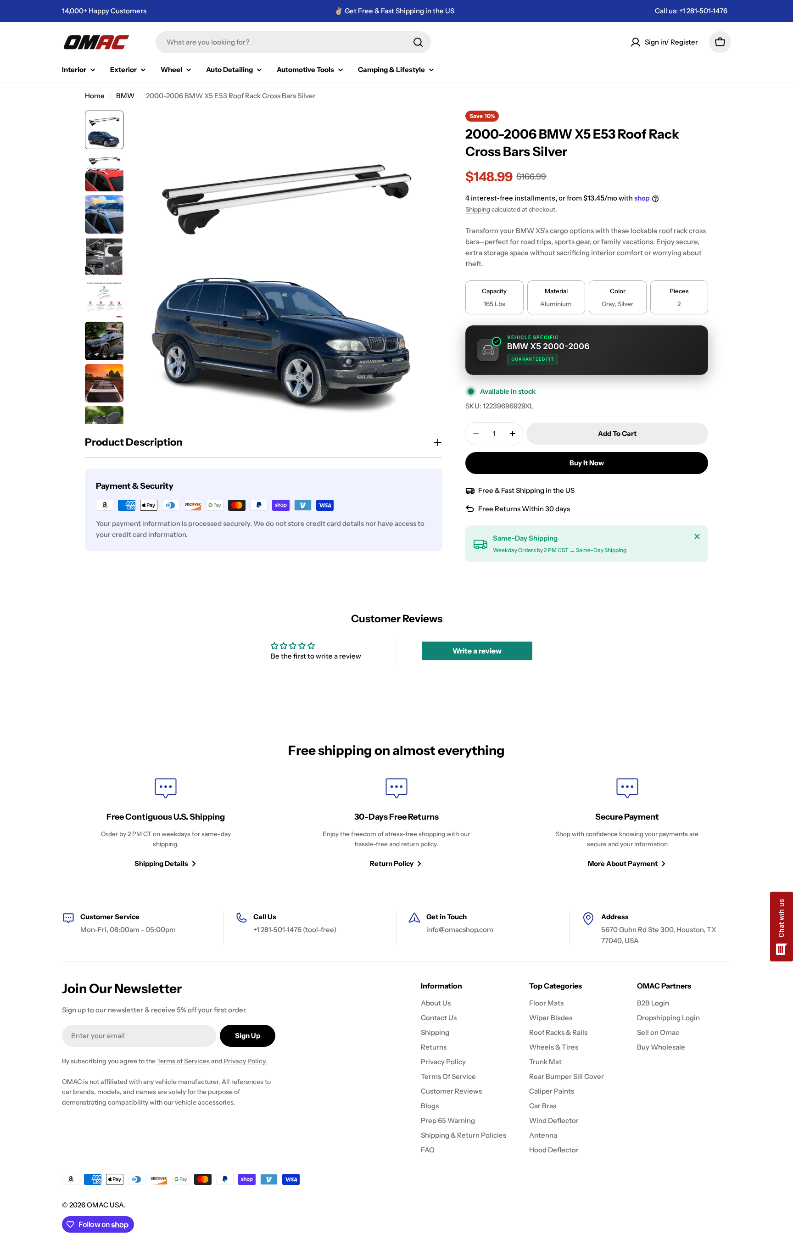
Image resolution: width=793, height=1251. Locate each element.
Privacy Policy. (245, 1061)
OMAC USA (105, 1205)
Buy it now (587, 462)
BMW (125, 95)
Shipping (477, 209)
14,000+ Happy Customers (104, 10)
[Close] (697, 536)
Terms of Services (183, 1061)
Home (95, 95)
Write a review (477, 650)
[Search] (418, 42)
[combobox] (293, 42)
